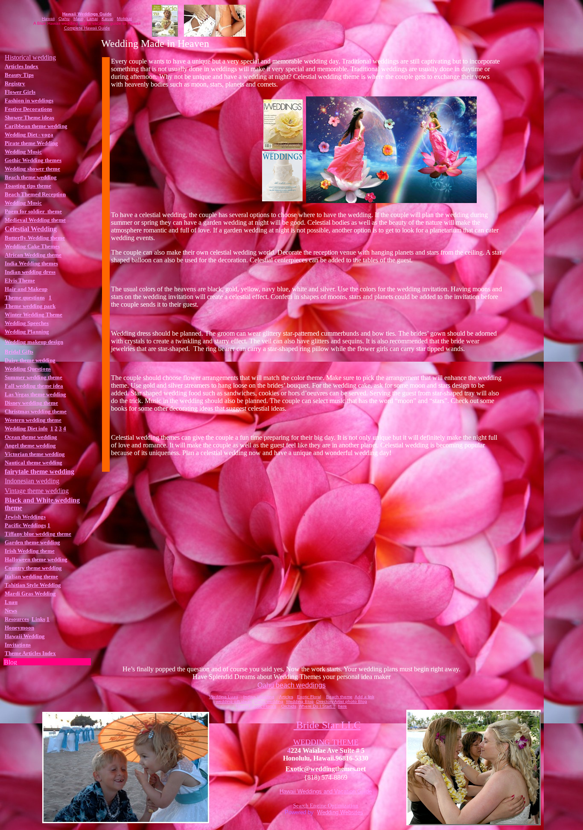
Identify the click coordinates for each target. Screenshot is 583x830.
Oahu (64, 18)
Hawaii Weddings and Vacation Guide (326, 791)
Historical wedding (30, 57)
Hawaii (48, 18)
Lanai (92, 18)
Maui (78, 18)
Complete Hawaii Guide (87, 28)
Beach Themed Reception (35, 194)
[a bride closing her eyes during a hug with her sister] (473, 823)
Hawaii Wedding (25, 636)
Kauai (107, 18)
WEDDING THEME (326, 742)
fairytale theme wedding (39, 471)
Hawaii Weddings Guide (87, 14)
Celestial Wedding (31, 228)
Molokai (124, 18)
